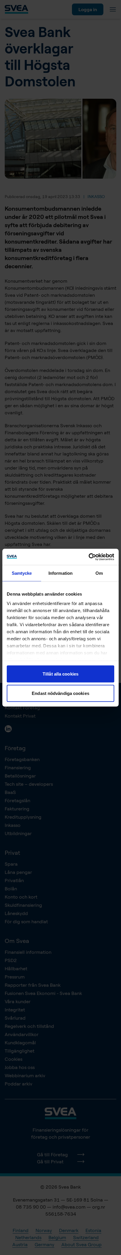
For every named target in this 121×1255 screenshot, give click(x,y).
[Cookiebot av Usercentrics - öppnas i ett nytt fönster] (88, 557)
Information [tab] (60, 573)
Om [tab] (99, 573)
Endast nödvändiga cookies (60, 693)
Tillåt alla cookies (60, 673)
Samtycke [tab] (22, 573)
